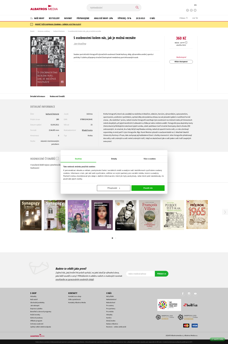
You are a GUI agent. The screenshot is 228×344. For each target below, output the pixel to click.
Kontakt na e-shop (74, 296)
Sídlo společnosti (74, 299)
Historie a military (44, 31)
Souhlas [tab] (78, 159)
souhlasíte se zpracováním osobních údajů (74, 279)
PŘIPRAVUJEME (83, 18)
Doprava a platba (36, 308)
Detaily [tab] (114, 159)
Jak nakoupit (34, 305)
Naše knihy (39, 18)
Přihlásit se (161, 273)
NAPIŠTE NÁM (218, 339)
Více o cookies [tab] (150, 159)
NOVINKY (68, 18)
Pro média (110, 311)
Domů (32, 31)
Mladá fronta (87, 130)
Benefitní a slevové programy (40, 311)
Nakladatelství (111, 299)
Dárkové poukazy (36, 318)
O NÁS (152, 18)
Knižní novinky (35, 315)
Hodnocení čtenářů (57, 96)
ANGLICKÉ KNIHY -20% (103, 18)
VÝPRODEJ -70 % (124, 18)
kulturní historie (52, 114)
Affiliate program (36, 321)
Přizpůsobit (112, 188)
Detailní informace (37, 96)
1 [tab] (112, 238)
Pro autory (110, 305)
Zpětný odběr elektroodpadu (40, 327)
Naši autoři (34, 299)
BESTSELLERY (54, 18)
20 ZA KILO (140, 18)
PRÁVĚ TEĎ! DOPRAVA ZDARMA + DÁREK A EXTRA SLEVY (58, 24)
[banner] (44, 5)
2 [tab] (115, 238)
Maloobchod (110, 302)
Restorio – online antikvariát (116, 327)
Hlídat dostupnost (181, 61)
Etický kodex (110, 321)
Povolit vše (148, 188)
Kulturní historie (59, 31)
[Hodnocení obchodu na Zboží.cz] (189, 304)
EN (195, 5)
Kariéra (108, 318)
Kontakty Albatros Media (77, 302)
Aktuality (33, 296)
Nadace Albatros (112, 324)
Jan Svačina (80, 43)
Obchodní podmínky (37, 302)
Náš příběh (110, 296)
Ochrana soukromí (36, 324)
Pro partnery (110, 308)
